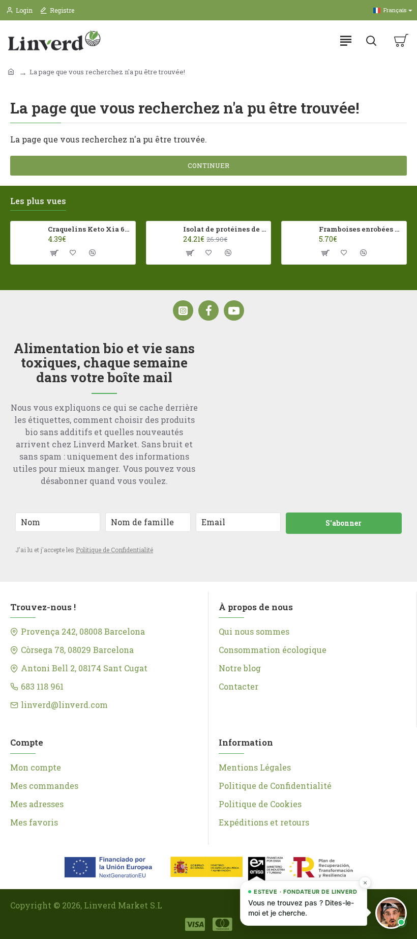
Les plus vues (38, 201)
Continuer (208, 165)
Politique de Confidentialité (114, 550)
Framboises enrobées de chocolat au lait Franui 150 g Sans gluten (361, 229)
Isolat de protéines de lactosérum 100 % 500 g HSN (225, 229)
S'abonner (343, 523)
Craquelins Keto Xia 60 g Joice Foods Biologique (90, 229)
